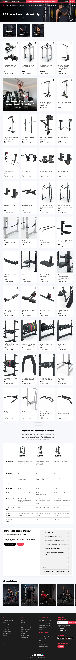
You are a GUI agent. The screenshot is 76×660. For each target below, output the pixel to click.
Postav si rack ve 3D (23, 5)
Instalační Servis (42, 627)
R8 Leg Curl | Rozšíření (65, 241)
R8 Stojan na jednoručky (62, 345)
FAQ (39, 642)
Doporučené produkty (8, 620)
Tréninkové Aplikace (25, 629)
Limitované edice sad (13, 5)
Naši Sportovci (24, 622)
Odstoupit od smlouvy (43, 646)
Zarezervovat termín (10, 544)
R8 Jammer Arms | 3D (64, 137)
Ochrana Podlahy (7, 642)
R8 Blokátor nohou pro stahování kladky (11, 311)
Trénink (36, 5)
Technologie (31, 5)
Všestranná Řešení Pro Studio (45, 623)
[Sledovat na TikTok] (65, 630)
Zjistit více (62, 628)
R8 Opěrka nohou (45, 310)
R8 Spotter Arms (27, 205)
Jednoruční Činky (7, 633)
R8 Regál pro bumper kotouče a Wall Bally (28, 345)
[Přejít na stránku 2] (41, 424)
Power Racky (6, 624)
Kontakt (54, 5)
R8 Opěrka (25, 275)
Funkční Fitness (6, 639)
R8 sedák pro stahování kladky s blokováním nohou (63, 276)
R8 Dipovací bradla (9, 412)
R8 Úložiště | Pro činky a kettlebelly (11, 345)
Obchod (6, 5)
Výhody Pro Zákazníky (26, 626)
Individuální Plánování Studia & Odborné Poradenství (45, 621)
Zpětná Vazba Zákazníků (26, 624)
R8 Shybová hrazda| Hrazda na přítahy (64, 412)
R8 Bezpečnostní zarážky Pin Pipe (45, 241)
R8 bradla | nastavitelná (61, 378)
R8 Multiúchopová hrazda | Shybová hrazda (45, 413)
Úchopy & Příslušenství (8, 641)
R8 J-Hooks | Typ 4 (46, 171)
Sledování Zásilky (42, 638)
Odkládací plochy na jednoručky (64, 311)
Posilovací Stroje (6, 627)
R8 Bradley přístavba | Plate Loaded (46, 65)
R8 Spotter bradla (27, 412)
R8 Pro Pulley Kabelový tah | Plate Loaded (11, 138)
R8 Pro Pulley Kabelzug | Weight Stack (65, 103)
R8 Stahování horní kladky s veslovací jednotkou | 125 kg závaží (63, 67)
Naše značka (41, 5)
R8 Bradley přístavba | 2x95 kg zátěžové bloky (28, 66)
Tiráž (39, 640)
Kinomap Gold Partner (26, 637)
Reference (40, 629)
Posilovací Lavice (7, 631)
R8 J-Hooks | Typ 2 (64, 171)
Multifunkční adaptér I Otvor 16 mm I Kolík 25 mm (47, 207)
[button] (72, 5)
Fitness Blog (23, 633)
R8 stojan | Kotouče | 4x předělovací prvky (28, 378)
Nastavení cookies (42, 644)
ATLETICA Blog (24, 631)
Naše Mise (23, 620)
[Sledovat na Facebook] (58, 630)
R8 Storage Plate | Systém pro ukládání (46, 378)
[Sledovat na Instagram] (61, 630)
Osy (4, 637)
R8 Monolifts (26, 171)
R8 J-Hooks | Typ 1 (10, 205)
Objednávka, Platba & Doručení (45, 636)
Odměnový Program (25, 635)
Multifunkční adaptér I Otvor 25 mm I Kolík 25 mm (65, 207)
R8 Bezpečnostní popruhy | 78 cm (27, 241)
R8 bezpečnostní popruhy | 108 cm (9, 241)
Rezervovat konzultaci (15, 1)
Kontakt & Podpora (42, 635)
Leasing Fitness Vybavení (44, 625)
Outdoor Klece (6, 644)
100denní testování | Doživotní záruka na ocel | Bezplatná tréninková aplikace (41, 1)
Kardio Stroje (6, 629)
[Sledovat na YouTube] (63, 630)
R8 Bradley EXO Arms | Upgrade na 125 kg (11, 65)
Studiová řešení (48, 5)
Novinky (5, 622)
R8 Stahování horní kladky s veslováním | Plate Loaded (46, 103)
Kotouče (5, 635)
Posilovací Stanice (7, 626)
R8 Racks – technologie (26, 627)
